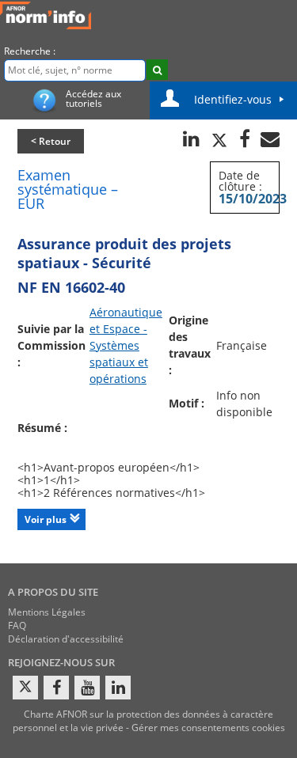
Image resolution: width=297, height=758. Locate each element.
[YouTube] (87, 687)
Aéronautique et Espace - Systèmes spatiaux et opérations (125, 345)
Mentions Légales (47, 612)
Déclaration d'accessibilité (66, 639)
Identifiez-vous (233, 99)
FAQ (17, 625)
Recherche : (29, 51)
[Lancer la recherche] (157, 70)
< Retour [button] (50, 141)
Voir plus (46, 519)
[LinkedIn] (118, 687)
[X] (25, 687)
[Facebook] (56, 687)
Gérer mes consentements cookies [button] (208, 727)
